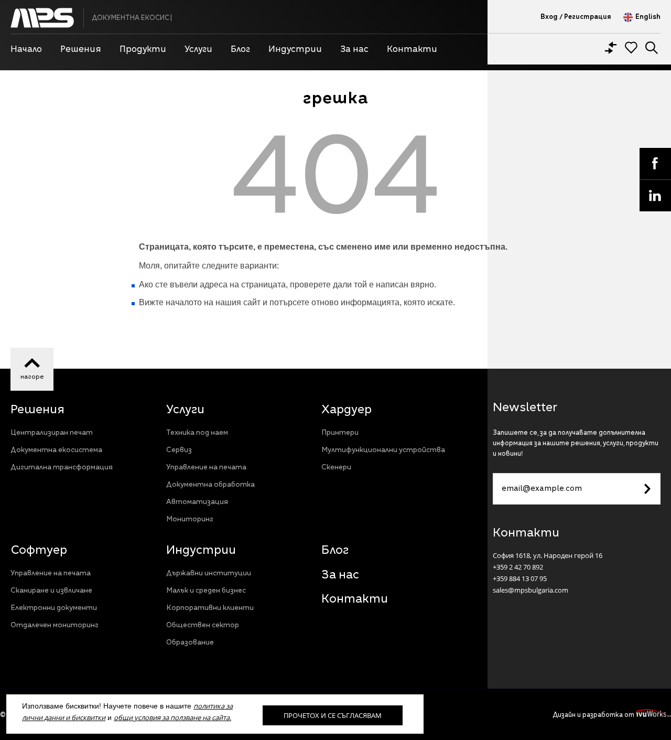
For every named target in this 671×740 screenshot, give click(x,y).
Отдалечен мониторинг (54, 625)
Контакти (354, 599)
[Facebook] (655, 163)
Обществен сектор (202, 625)
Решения (37, 410)
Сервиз (179, 450)
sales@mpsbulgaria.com (530, 590)
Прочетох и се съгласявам (333, 715)
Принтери (340, 433)
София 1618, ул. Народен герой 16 (547, 555)
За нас (340, 575)
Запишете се (647, 489)
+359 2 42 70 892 (518, 567)
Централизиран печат (51, 433)
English (648, 17)
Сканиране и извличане (51, 590)
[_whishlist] (631, 47)
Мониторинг (189, 519)
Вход (549, 17)
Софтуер (38, 550)
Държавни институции (208, 573)
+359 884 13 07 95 (520, 578)
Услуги (185, 410)
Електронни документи (53, 608)
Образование (190, 642)
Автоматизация (197, 502)
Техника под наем (197, 433)
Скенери (336, 467)
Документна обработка (210, 484)
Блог (335, 550)
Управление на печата (206, 467)
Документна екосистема (56, 450)
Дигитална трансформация (61, 467)
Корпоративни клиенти (210, 608)
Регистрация (587, 17)
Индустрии (201, 550)
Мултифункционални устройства (383, 450)
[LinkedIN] (655, 195)
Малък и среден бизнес (206, 590)
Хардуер (346, 410)
